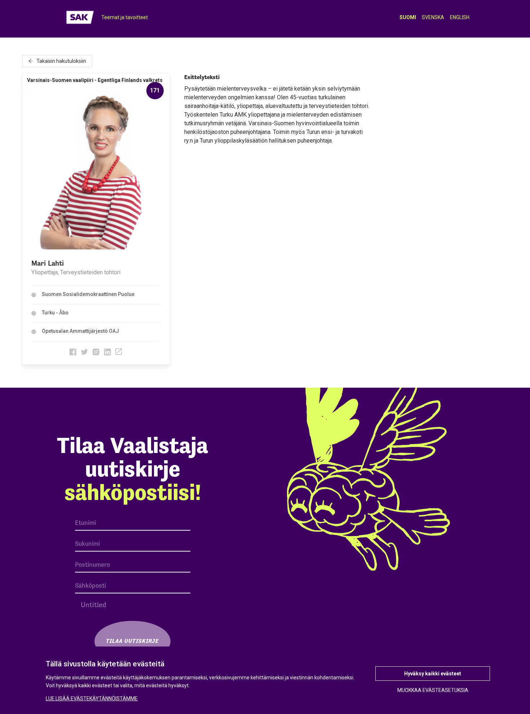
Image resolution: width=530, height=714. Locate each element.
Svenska (433, 17)
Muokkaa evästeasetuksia (432, 690)
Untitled (93, 605)
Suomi (407, 17)
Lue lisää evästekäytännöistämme (92, 698)
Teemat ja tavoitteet (124, 17)
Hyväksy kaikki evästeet (432, 673)
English (459, 17)
